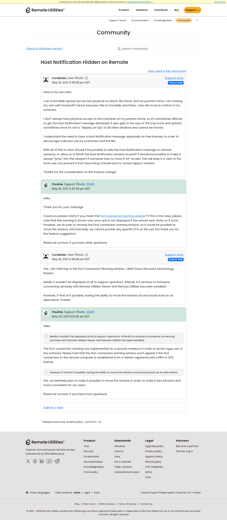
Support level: (174, 78)
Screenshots (91, 456)
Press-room (89, 503)
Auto (77, 492)
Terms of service (127, 503)
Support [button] (191, 10)
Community (183, 20)
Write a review (107, 503)
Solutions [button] (142, 10)
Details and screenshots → (139, 1)
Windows (119, 446)
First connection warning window (122, 216)
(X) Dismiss (219, 1)
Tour (86, 446)
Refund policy (153, 462)
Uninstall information (127, 472)
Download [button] (160, 10)
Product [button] (124, 10)
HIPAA (148, 472)
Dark (97, 492)
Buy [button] (176, 10)
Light (87, 492)
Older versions (123, 467)
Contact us (146, 503)
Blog (77, 503)
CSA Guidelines (154, 467)
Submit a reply (53, 407)
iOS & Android (122, 462)
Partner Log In (184, 451)
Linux (117, 456)
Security (89, 451)
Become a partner (187, 446)
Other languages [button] (39, 492)
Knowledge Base (163, 20)
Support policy (154, 456)
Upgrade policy (154, 446)
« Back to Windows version (44, 48)
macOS (118, 451)
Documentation (140, 20)
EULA (148, 477)
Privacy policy (153, 451)
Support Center (117, 20)
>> (197, 20)
